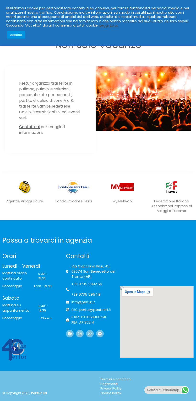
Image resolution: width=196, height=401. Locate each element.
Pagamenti (109, 384)
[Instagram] (80, 333)
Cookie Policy (110, 393)
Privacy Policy (110, 388)
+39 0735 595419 (86, 294)
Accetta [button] (16, 35)
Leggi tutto (108, 25)
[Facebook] (70, 333)
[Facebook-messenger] (100, 333)
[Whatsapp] (90, 333)
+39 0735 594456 (86, 284)
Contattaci (29, 127)
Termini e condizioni (115, 379)
